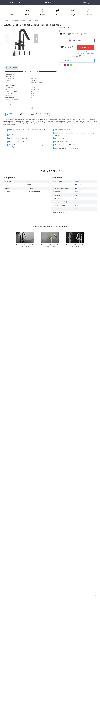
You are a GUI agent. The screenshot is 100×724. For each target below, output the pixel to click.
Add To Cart (86, 48)
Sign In (84, 2)
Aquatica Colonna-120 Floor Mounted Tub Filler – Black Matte (23, 20)
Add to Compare (91, 52)
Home (6, 20)
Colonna (33, 87)
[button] (36, 38)
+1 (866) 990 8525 (23, 2)
